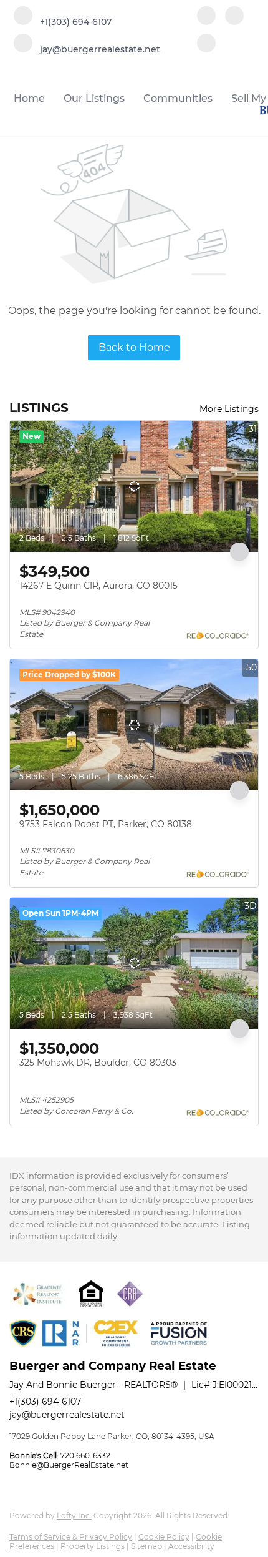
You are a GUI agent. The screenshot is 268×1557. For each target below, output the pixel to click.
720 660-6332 (85, 1455)
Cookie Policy (163, 1536)
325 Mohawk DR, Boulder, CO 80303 (97, 1062)
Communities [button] (178, 98)
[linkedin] (234, 16)
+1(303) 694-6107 (45, 1401)
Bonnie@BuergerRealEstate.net (68, 1465)
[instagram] (206, 44)
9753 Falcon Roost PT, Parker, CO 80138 (105, 824)
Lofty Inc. (74, 1515)
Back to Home (134, 347)
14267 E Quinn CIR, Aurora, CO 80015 (98, 585)
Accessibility (191, 1546)
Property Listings (92, 1546)
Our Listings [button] (94, 98)
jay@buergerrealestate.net (67, 1414)
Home (29, 98)
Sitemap (146, 1546)
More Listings (229, 409)
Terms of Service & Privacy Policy (70, 1536)
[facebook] (206, 16)
